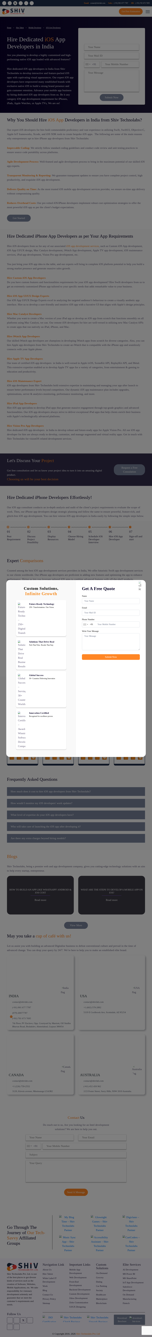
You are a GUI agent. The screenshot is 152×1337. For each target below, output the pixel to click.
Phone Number (88, 619)
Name (84, 596)
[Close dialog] (140, 586)
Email (84, 608)
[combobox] (85, 624)
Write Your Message (90, 631)
